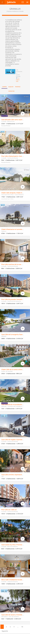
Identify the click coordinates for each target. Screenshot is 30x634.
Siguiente (5, 631)
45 (22, 627)
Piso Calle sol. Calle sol (9, 509)
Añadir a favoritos (23, 113)
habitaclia (13, 2)
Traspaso (17, 86)
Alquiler (10, 86)
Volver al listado (4, 3)
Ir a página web (17, 79)
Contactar (11, 91)
